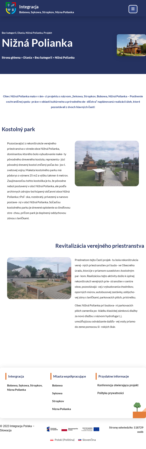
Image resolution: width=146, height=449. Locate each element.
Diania (27, 57)
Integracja (29, 6)
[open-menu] (133, 9)
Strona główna (11, 57)
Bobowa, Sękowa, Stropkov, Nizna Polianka (46, 12)
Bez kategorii (43, 57)
